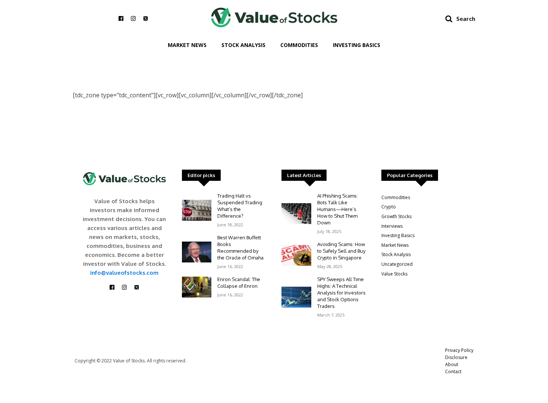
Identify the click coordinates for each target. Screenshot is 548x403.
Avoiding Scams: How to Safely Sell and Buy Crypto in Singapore (341, 251)
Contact (453, 371)
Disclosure (456, 357)
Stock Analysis (243, 44)
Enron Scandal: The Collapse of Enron (238, 282)
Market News (187, 44)
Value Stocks (394, 274)
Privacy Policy (459, 350)
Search (465, 18)
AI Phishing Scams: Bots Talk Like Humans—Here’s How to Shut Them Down (337, 209)
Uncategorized (397, 264)
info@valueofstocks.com (124, 272)
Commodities (299, 44)
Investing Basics (356, 44)
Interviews (392, 226)
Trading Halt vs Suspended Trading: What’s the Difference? (240, 206)
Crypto (388, 207)
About (451, 364)
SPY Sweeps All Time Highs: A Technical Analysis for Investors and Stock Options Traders (341, 292)
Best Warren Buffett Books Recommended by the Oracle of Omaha (240, 247)
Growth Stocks (396, 216)
